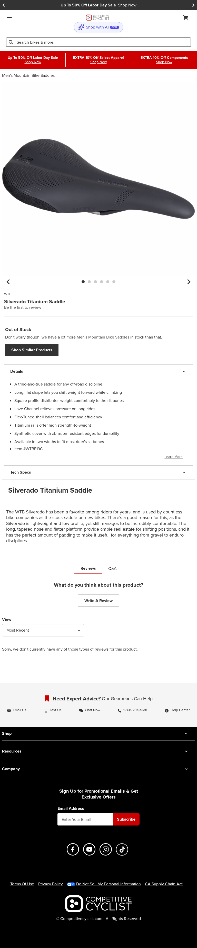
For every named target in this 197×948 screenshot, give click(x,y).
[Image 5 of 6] (108, 282)
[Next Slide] (193, 5)
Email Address (70, 808)
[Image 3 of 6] (95, 282)
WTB (8, 294)
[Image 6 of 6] (114, 282)
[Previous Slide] (3, 5)
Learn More (173, 456)
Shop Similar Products (31, 350)
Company (11, 769)
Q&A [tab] (112, 568)
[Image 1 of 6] (83, 282)
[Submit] (11, 42)
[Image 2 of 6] (89, 282)
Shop (7, 733)
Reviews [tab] (88, 568)
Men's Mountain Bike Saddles (28, 75)
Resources (12, 751)
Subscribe (126, 819)
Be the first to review (22, 307)
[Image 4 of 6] (101, 282)
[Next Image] (189, 282)
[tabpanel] (98, 621)
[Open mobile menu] (9, 17)
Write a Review (98, 601)
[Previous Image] (8, 282)
